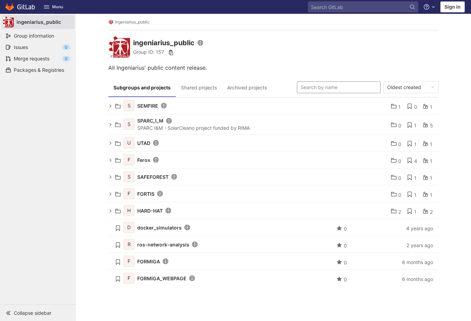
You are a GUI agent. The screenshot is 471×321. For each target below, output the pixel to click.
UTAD (143, 143)
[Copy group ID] (171, 52)
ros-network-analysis (163, 244)
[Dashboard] (20, 7)
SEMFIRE (147, 106)
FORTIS (145, 194)
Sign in (452, 7)
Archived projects (247, 87)
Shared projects (199, 87)
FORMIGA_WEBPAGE (162, 278)
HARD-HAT (150, 211)
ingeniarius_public (132, 22)
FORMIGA (148, 261)
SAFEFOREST (153, 177)
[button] (38, 312)
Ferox (143, 160)
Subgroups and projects (142, 87)
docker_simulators (159, 228)
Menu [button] (57, 6)
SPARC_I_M (150, 121)
